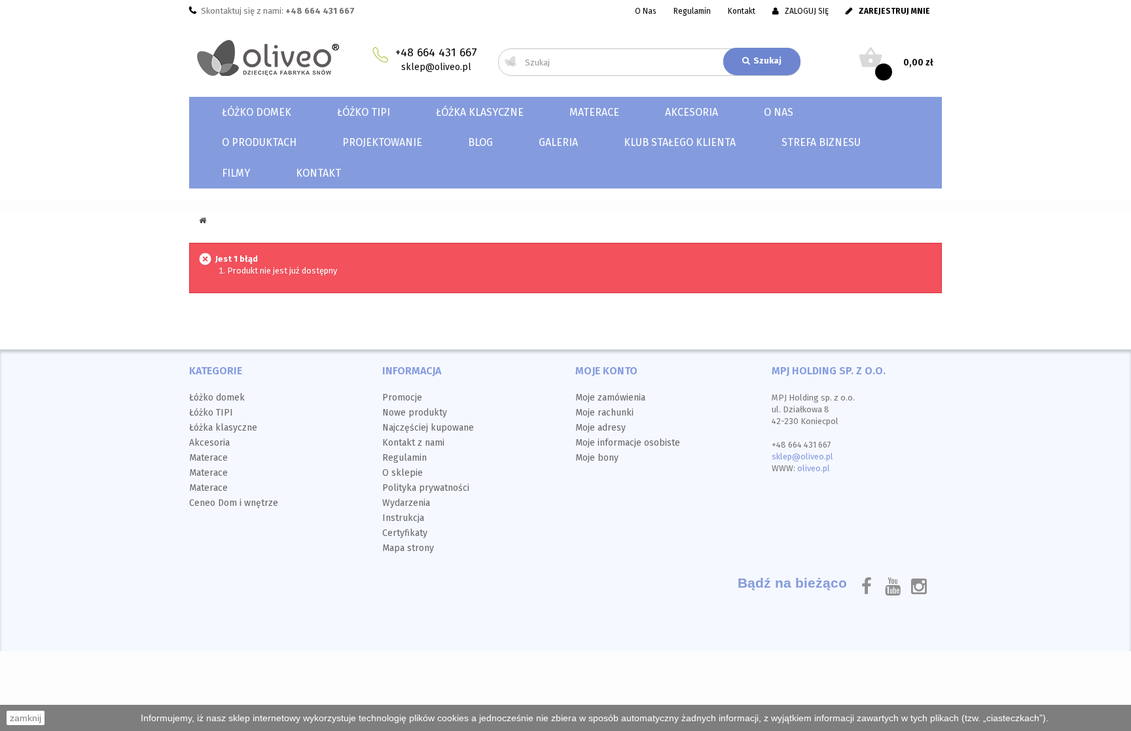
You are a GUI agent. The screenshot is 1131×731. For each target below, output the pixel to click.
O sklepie (402, 472)
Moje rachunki (604, 412)
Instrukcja (403, 518)
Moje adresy (600, 427)
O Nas (645, 11)
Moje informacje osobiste (627, 442)
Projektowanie (382, 142)
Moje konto (606, 371)
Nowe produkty (414, 412)
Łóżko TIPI (363, 112)
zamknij (25, 718)
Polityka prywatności (425, 487)
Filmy (236, 173)
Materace (594, 112)
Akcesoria (691, 112)
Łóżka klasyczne (480, 112)
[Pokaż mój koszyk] (880, 53)
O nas (778, 112)
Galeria (558, 142)
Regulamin (692, 11)
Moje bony (597, 457)
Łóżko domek (256, 112)
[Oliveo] (276, 58)
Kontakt (741, 11)
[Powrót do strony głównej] (202, 221)
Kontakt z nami (413, 442)
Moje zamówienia (610, 397)
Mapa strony (408, 548)
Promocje (402, 397)
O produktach (259, 142)
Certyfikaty (404, 533)
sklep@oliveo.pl (436, 67)
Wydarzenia (406, 502)
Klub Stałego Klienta (680, 142)
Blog (480, 142)
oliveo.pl (813, 468)
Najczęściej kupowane (428, 427)
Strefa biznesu (821, 142)
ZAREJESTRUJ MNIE (894, 11)
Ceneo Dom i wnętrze (233, 502)
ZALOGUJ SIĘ (807, 11)
